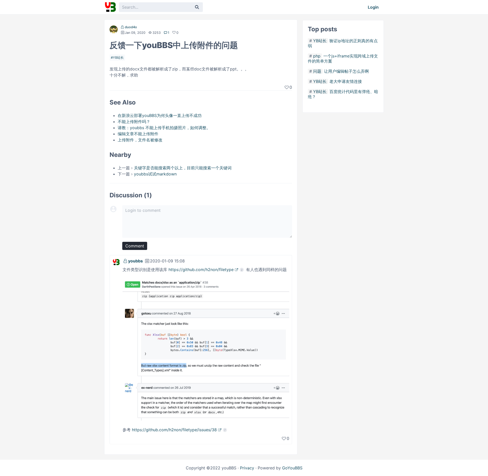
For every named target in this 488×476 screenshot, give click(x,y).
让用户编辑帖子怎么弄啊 (346, 71)
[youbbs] (116, 261)
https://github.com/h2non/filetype (201, 269)
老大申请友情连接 (345, 81)
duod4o (131, 27)
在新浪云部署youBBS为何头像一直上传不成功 (160, 115)
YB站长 (118, 58)
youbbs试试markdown (155, 173)
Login (373, 7)
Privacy (247, 467)
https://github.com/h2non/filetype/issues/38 (174, 429)
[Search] (197, 7)
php (317, 55)
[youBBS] (110, 7)
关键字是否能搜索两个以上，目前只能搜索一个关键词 (183, 167)
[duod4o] (114, 30)
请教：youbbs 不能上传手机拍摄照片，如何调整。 (164, 127)
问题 (317, 71)
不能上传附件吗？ (134, 121)
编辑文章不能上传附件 (138, 133)
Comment (134, 245)
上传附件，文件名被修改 (140, 139)
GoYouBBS (292, 467)
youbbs (135, 260)
